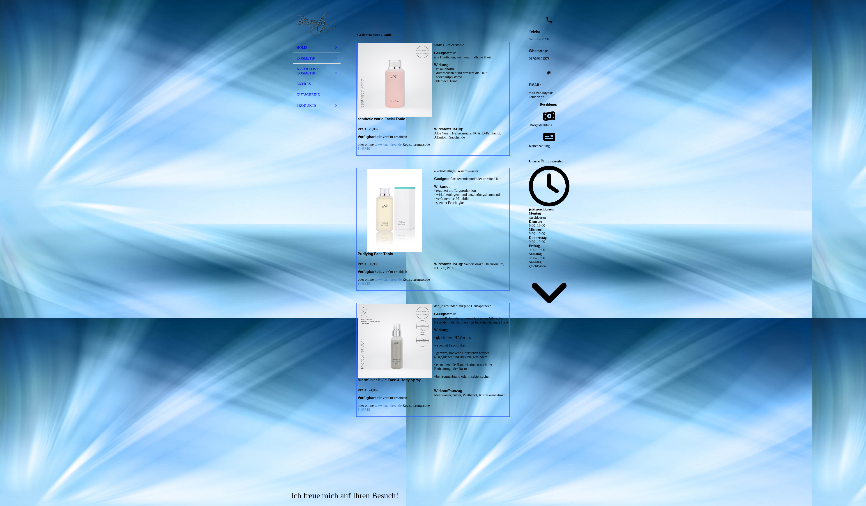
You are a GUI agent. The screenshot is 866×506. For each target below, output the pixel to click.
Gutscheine (308, 95)
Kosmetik (306, 58)
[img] (317, 23)
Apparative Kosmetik (308, 71)
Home (302, 47)
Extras (304, 84)
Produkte (306, 105)
